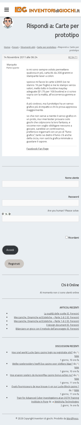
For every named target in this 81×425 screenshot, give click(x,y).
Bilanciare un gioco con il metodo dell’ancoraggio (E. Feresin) (47, 329)
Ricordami (73, 237)
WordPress (72, 418)
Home (7, 47)
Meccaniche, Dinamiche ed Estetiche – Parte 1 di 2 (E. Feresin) (46, 321)
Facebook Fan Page (38, 149)
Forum (15, 47)
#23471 (72, 57)
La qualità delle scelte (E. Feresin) (61, 313)
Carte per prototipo (46, 47)
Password (73, 197)
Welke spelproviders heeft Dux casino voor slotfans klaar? (42, 364)
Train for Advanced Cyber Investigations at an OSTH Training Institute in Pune (48, 399)
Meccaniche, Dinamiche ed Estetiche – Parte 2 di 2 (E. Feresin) (46, 317)
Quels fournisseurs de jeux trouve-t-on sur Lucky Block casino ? (45, 386)
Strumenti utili (28, 47)
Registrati (14, 264)
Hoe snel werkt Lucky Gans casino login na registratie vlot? (42, 352)
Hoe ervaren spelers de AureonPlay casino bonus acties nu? (41, 375)
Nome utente (72, 178)
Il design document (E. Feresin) (62, 325)
